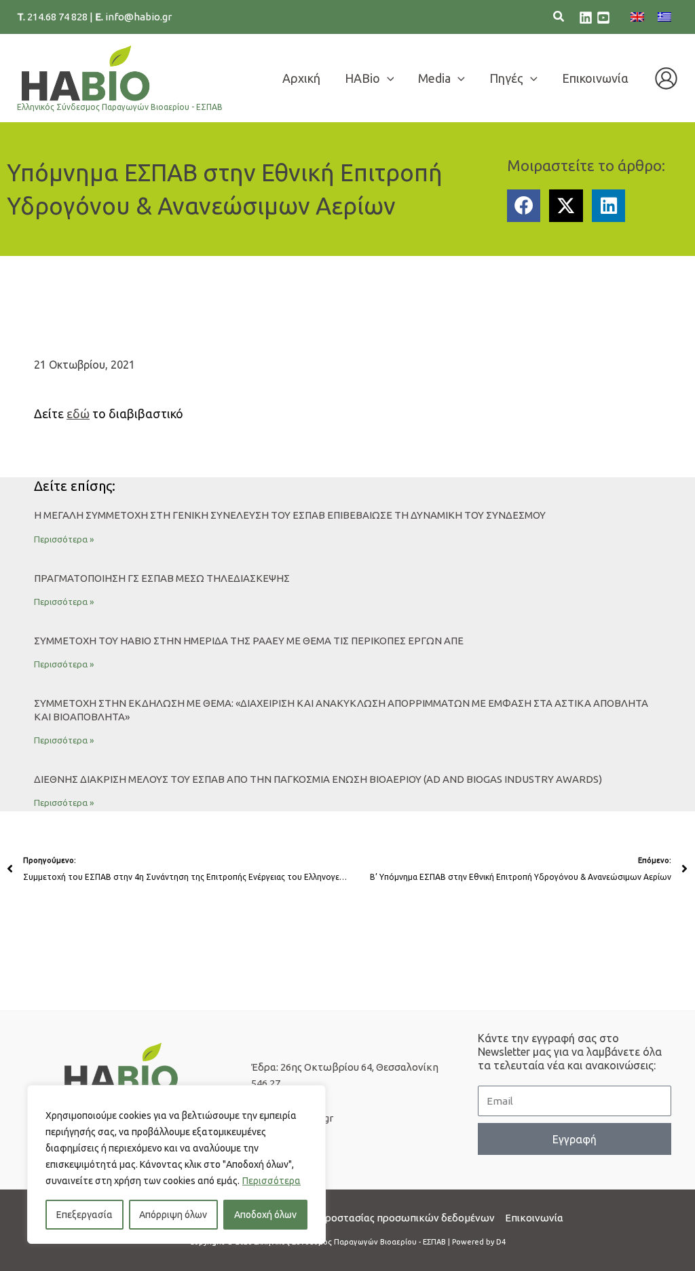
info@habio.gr (138, 16)
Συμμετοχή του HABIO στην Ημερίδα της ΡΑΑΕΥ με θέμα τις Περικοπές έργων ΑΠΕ (249, 640)
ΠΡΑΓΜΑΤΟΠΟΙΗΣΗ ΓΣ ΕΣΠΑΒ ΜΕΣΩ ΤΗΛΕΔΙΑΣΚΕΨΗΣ (162, 578)
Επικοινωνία (534, 1217)
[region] (176, 1164)
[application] (387, 78)
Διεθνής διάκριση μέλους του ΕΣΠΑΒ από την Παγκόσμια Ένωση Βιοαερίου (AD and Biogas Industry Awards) (318, 779)
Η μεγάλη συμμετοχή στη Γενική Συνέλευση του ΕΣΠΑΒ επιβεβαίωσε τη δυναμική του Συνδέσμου (290, 515)
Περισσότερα (271, 1180)
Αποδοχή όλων (265, 1214)
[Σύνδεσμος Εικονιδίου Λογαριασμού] (666, 78)
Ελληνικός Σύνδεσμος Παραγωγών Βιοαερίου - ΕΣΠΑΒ (120, 107)
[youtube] (603, 17)
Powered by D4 (479, 1242)
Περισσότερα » (64, 539)
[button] (559, 17)
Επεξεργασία (84, 1214)
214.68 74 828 (58, 16)
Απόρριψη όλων (173, 1214)
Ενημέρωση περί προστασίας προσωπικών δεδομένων (367, 1217)
